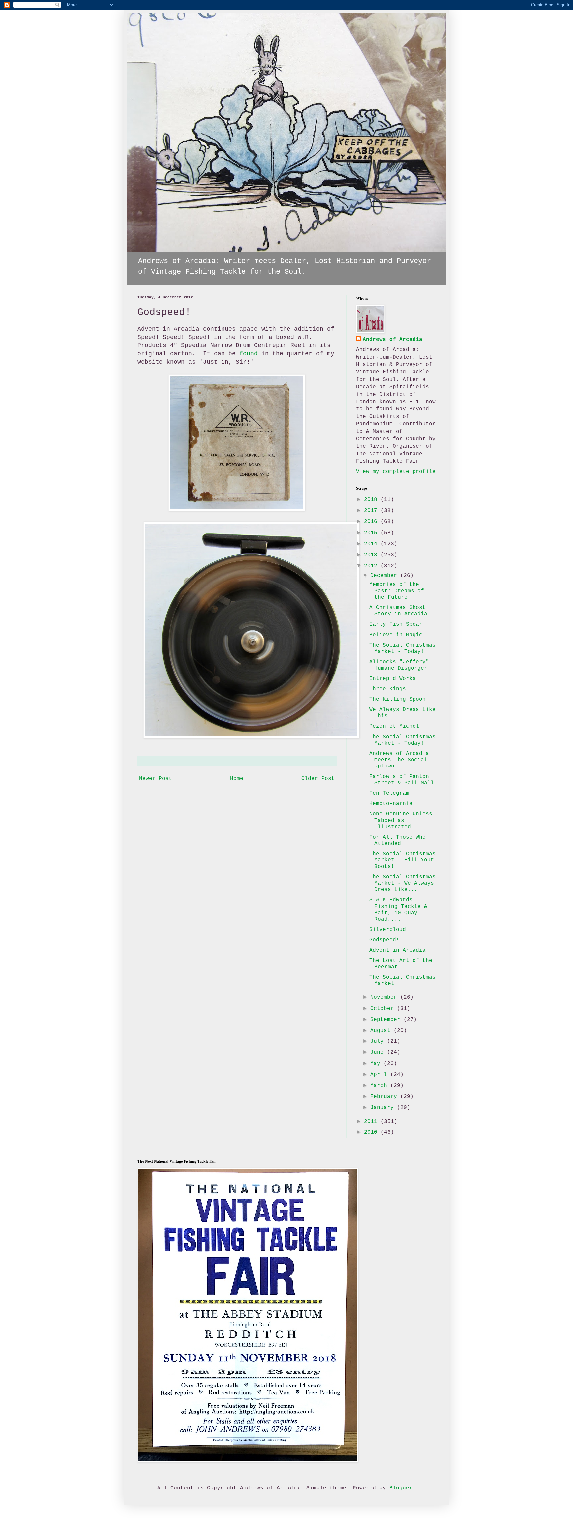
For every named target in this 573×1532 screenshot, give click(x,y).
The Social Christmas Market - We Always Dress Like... (402, 883)
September (387, 1020)
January (383, 1108)
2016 (372, 522)
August (382, 1031)
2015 (372, 533)
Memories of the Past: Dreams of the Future (396, 591)
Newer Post (155, 779)
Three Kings (387, 689)
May (377, 1064)
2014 (372, 544)
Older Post (318, 779)
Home (236, 779)
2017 (372, 511)
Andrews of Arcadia (392, 340)
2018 (372, 500)
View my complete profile (396, 472)
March (380, 1086)
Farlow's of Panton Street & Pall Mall (401, 780)
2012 (372, 566)
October (383, 1009)
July (378, 1041)
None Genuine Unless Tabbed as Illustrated (400, 820)
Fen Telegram (389, 793)
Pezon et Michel (394, 726)
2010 (372, 1132)
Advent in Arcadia (397, 950)
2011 (372, 1122)
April (380, 1075)
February (385, 1097)
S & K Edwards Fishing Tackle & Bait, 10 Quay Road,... (398, 909)
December (385, 576)
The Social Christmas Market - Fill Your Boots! (402, 860)
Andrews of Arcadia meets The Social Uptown (399, 760)
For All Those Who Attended (397, 840)
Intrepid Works (392, 679)
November (385, 997)
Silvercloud (387, 930)
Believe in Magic (395, 635)
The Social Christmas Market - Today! (402, 648)
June (378, 1052)
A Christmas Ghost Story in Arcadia (398, 611)
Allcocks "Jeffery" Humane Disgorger (399, 665)
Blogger (401, 1488)
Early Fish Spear (395, 624)
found (248, 353)
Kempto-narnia (391, 804)
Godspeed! (384, 940)
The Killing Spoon (397, 699)
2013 (372, 555)
